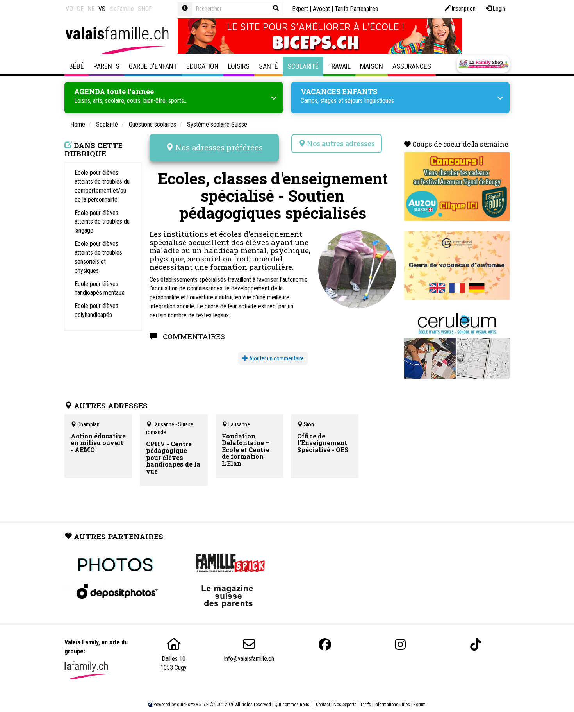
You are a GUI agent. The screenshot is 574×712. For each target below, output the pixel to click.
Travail (339, 66)
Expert (300, 9)
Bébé (76, 66)
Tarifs (365, 704)
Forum (420, 704)
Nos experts (345, 704)
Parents (106, 66)
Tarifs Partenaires (356, 9)
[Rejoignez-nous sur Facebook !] (325, 644)
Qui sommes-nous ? (293, 704)
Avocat (321, 9)
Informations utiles (392, 704)
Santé (268, 66)
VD (69, 9)
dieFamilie (121, 9)
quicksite (186, 704)
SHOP (145, 9)
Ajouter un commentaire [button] (276, 358)
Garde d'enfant (153, 66)
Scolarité (303, 66)
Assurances (411, 66)
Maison (371, 66)
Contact (323, 704)
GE (80, 9)
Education (202, 66)
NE (90, 9)
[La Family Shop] (483, 64)
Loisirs (239, 66)
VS (101, 9)
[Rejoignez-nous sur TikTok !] (475, 644)
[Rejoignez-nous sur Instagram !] (400, 644)
